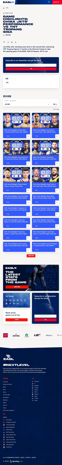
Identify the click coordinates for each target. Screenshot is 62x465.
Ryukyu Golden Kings (11, 434)
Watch (4, 387)
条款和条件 (28, 457)
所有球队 (5, 417)
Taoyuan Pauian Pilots (11, 442)
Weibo (35, 396)
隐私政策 (34, 457)
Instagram (36, 385)
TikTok (35, 392)
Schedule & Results (7, 384)
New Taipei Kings (10, 432)
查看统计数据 (17, 286)
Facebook (36, 381)
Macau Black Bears (10, 427)
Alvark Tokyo (9, 419)
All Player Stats (6, 394)
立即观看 (16, 319)
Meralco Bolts (9, 429)
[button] (27, 104)
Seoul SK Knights (10, 437)
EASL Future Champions (8, 410)
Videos (4, 392)
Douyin (36, 400)
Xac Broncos (9, 447)
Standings (5, 400)
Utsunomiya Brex (10, 444)
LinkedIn (36, 398)
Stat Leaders (6, 397)
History (4, 407)
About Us (5, 405)
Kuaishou (36, 394)
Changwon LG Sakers (11, 422)
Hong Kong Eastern (10, 424)
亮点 (7, 82)
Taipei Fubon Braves (10, 439)
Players (4, 402)
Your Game (5, 381)
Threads (36, 387)
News (4, 389)
